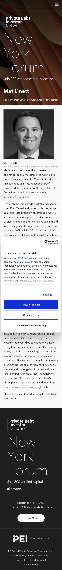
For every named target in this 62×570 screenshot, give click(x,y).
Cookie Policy (19, 556)
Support (40, 560)
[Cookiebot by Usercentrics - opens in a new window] (44, 242)
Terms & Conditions (38, 556)
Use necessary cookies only (31, 325)
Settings (47, 294)
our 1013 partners (23, 258)
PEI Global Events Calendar (22, 551)
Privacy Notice (45, 551)
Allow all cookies (31, 304)
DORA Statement (31, 565)
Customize (29, 315)
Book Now (31, 518)
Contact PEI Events (25, 560)
